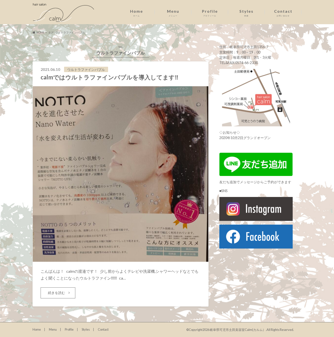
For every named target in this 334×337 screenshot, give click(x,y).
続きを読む (56, 293)
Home (136, 13)
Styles (246, 13)
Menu (173, 13)
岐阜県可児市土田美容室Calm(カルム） (238, 330)
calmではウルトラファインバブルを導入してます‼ (109, 77)
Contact (283, 13)
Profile (210, 13)
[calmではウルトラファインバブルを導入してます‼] (120, 258)
